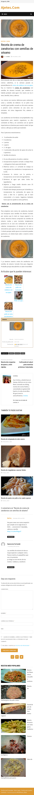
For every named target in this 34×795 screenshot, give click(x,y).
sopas (22, 353)
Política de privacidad (22, 645)
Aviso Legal (17, 790)
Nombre (4, 613)
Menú (5, 14)
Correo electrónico (8, 621)
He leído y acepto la (16, 645)
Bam (25, 792)
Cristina (25, 396)
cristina (8, 56)
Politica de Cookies (26, 790)
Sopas (8, 41)
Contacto (3, 792)
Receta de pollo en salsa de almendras (8, 313)
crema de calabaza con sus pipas (22, 85)
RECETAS (3, 41)
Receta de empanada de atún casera (13, 439)
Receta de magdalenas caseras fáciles (13, 470)
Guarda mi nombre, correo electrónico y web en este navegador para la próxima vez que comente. (16, 639)
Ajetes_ (9, 518)
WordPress (20, 792)
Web (2, 629)
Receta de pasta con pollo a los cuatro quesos (16, 498)
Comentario (4, 589)
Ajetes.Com (10, 7)
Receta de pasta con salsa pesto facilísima (30, 724)
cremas (11, 353)
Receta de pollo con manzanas (18, 287)
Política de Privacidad (7, 790)
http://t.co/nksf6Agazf (14, 531)
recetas (17, 353)
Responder (11, 536)
